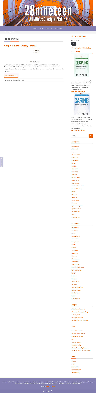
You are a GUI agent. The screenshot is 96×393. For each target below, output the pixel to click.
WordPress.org (76, 372)
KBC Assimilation (76, 342)
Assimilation (75, 146)
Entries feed (75, 367)
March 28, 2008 (16, 80)
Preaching (74, 194)
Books (73, 152)
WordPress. (52, 386)
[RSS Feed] (1, 163)
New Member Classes (78, 186)
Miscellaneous (76, 177)
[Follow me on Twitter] (1, 158)
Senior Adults (75, 200)
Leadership (75, 172)
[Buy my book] (1, 165)
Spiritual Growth (76, 209)
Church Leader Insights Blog (80, 312)
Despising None (76, 315)
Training (74, 214)
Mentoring (74, 174)
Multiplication (75, 183)
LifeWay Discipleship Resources (80, 348)
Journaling (75, 169)
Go (73, 44)
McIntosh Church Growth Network (81, 350)
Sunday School (76, 211)
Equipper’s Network (77, 317)
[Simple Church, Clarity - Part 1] (33, 55)
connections (75, 157)
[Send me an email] (1, 161)
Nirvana (47, 386)
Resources (74, 197)
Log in (73, 364)
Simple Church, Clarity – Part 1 (20, 45)
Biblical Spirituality (77, 331)
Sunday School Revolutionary (80, 320)
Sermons (74, 203)
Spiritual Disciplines (77, 206)
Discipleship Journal (77, 336)
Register (74, 361)
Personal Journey (77, 189)
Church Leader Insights (78, 334)
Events (73, 163)
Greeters (74, 166)
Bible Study (75, 149)
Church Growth (76, 155)
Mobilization (75, 180)
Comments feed (76, 369)
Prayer (73, 191)
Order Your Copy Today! (78, 130)
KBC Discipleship (76, 345)
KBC (73, 339)
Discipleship (75, 160)
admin (8, 80)
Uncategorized (76, 217)
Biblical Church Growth (78, 309)
